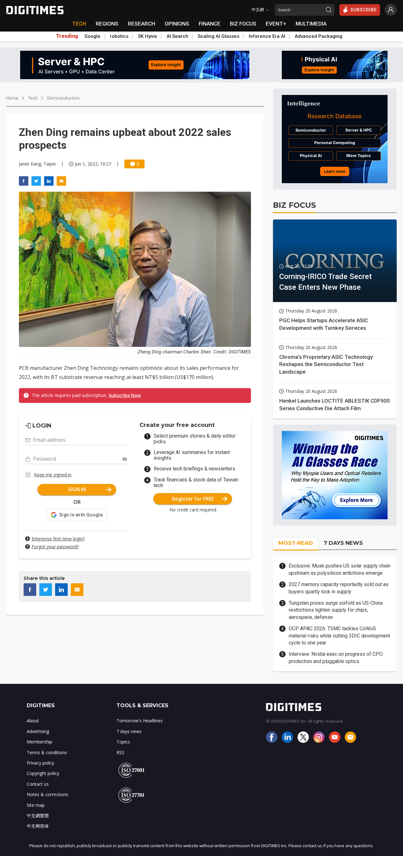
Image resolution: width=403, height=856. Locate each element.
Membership (39, 742)
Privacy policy (40, 763)
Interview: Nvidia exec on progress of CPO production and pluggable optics (336, 657)
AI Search (177, 36)
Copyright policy (43, 773)
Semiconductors (63, 98)
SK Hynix (147, 36)
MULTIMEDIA (311, 23)
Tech (32, 98)
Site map (36, 805)
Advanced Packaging (318, 36)
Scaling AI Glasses (218, 36)
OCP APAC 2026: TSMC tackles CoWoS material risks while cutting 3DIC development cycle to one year (339, 636)
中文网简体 (38, 826)
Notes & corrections (47, 794)
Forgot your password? (55, 547)
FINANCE (209, 23)
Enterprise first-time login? (58, 539)
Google (92, 36)
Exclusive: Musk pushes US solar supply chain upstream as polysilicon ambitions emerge (339, 569)
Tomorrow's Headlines (139, 721)
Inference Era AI (267, 36)
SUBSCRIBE (363, 9)
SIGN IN (77, 489)
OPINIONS (177, 23)
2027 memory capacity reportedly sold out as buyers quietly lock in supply (339, 587)
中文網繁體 (38, 815)
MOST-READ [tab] (295, 543)
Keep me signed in (52, 475)
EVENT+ (276, 23)
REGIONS (107, 23)
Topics (123, 742)
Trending (67, 36)
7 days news (129, 731)
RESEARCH (141, 23)
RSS (120, 752)
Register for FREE (193, 498)
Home (12, 98)
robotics (119, 36)
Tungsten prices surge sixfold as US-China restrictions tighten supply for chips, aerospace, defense (336, 610)
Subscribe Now (125, 395)
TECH (79, 23)
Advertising (38, 731)
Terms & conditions (47, 752)
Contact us (38, 784)
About (33, 721)
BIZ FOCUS (243, 23)
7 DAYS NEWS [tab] (343, 543)
